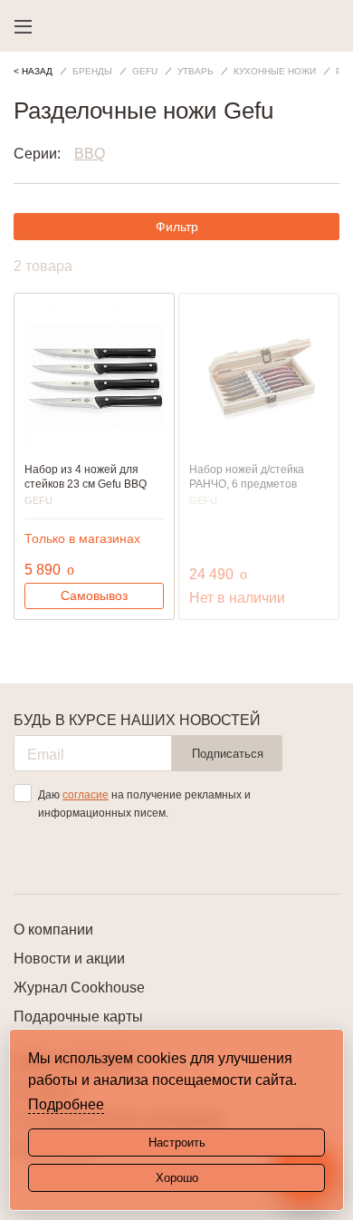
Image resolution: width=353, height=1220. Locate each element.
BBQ (89, 153)
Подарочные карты (78, 1016)
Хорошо (177, 1178)
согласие (85, 795)
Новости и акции (69, 958)
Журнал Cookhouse (79, 987)
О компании (53, 929)
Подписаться (227, 753)
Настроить (176, 1142)
